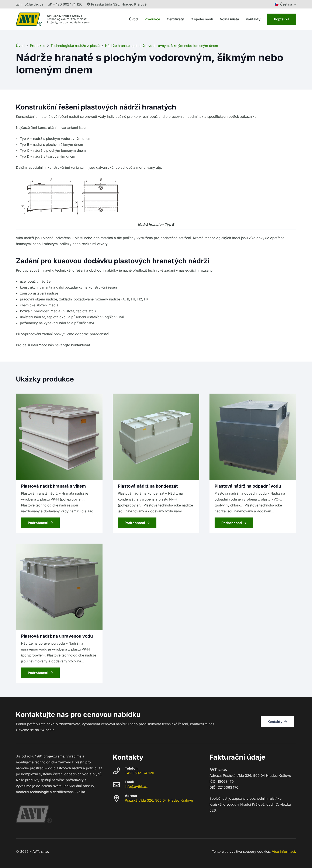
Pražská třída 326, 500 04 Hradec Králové (159, 800)
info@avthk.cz (136, 786)
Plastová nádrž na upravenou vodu (57, 636)
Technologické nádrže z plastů (75, 45)
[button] (285, 4)
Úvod (20, 45)
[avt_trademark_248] (29, 19)
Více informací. (284, 851)
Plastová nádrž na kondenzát (148, 486)
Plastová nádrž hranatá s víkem (53, 486)
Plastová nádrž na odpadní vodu (248, 486)
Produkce (37, 45)
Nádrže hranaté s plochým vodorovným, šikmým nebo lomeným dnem (161, 45)
